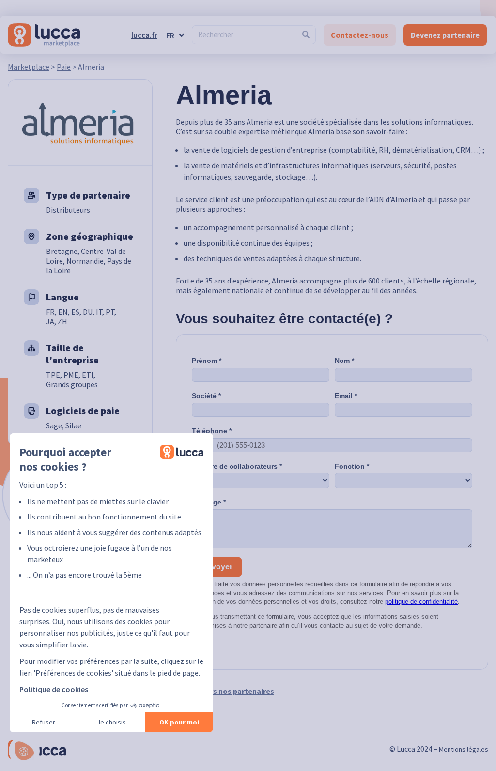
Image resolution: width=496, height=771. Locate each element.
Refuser (43, 722)
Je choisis (111, 722)
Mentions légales (463, 749)
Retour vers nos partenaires (225, 691)
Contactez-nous (359, 35)
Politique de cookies (53, 689)
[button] (24, 751)
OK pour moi (179, 722)
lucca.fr (144, 35)
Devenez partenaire (445, 35)
